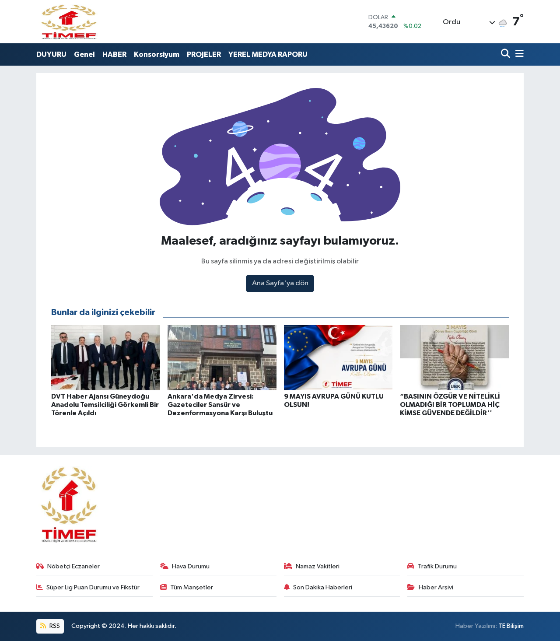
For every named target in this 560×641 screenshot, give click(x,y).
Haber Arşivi (436, 587)
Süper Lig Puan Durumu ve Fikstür (93, 587)
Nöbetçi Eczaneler (73, 566)
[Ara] (506, 54)
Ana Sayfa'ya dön (280, 283)
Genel (84, 54)
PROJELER (204, 54)
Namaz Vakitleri (318, 566)
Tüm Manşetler (191, 587)
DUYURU (51, 54)
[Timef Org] (69, 22)
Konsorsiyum (156, 54)
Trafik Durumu (437, 566)
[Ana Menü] (518, 54)
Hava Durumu (191, 566)
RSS (54, 626)
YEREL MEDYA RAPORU (268, 54)
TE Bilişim (511, 626)
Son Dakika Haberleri (322, 587)
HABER (114, 54)
